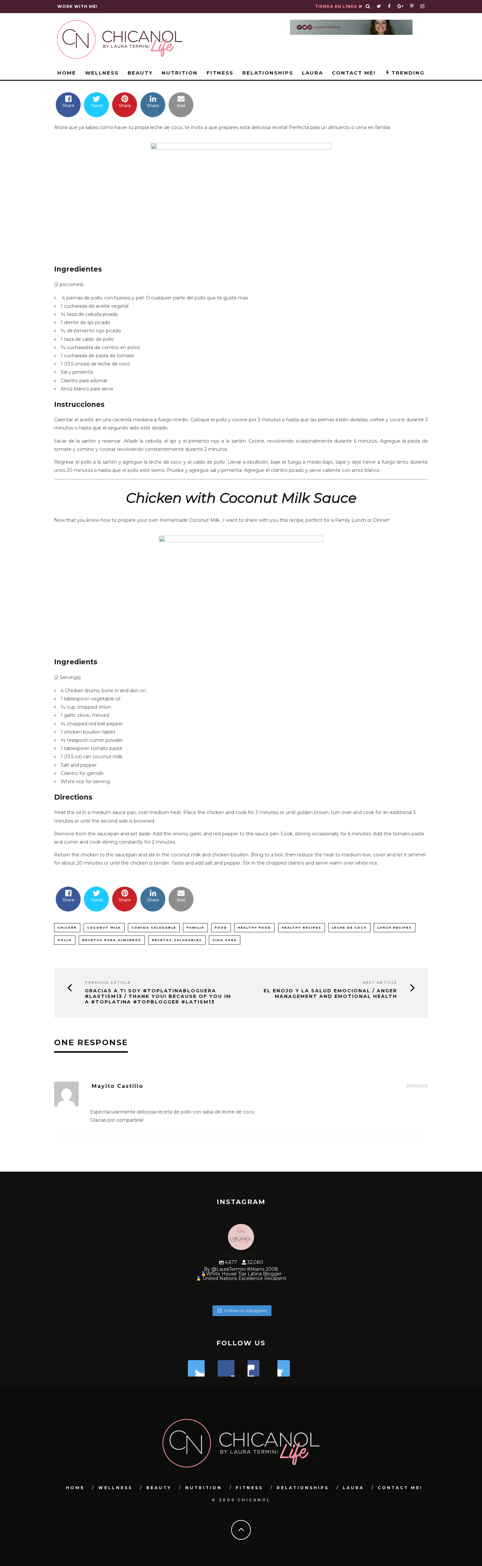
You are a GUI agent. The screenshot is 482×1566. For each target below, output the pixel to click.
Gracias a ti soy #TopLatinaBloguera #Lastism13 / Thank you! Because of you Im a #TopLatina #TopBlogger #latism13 (158, 996)
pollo (65, 940)
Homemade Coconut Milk (190, 520)
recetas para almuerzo (111, 940)
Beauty (140, 73)
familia (195, 927)
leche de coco (114, 364)
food (221, 927)
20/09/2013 (417, 1085)
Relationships (267, 73)
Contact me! (353, 73)
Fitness (220, 73)
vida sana (224, 940)
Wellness (102, 73)
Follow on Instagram (245, 1310)
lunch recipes (394, 927)
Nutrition (180, 73)
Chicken (67, 927)
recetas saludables (177, 940)
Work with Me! (77, 6)
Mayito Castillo (117, 1086)
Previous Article (108, 983)
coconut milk (104, 927)
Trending (407, 73)
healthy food (254, 927)
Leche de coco (349, 927)
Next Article (380, 983)
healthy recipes (301, 927)
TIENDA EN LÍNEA (336, 6)
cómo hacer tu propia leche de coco (141, 127)
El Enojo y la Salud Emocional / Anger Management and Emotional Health (330, 993)
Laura (312, 73)
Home (66, 73)
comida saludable (153, 927)
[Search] (368, 6)
